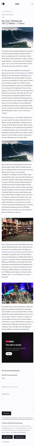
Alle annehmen (20, 437)
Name (3, 378)
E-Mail (10, 386)
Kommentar (5, 394)
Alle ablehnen (7, 437)
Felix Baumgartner (22, 73)
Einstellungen (5, 441)
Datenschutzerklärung (20, 432)
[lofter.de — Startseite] (3, 4)
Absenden (6, 413)
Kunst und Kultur (7, 14)
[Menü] (32, 4)
